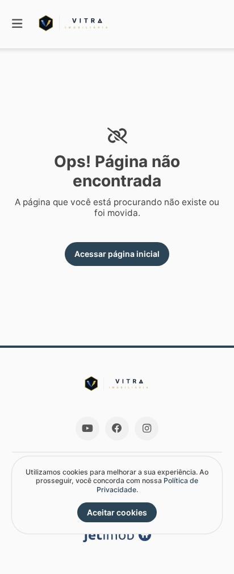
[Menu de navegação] (17, 24)
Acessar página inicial (117, 254)
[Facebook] (117, 428)
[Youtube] (87, 428)
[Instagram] (146, 428)
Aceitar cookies (117, 512)
